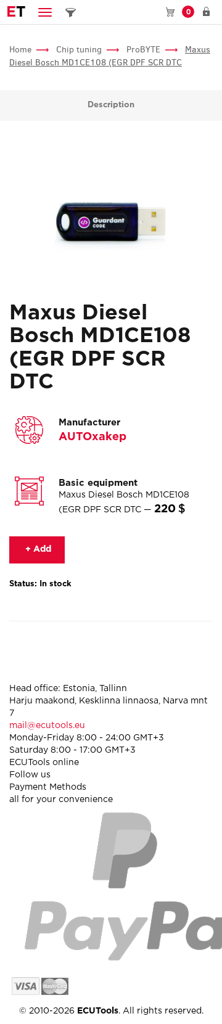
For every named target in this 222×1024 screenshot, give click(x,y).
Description (111, 105)
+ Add (37, 549)
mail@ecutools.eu (47, 725)
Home (20, 49)
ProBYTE (143, 49)
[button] (45, 12)
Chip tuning (79, 49)
